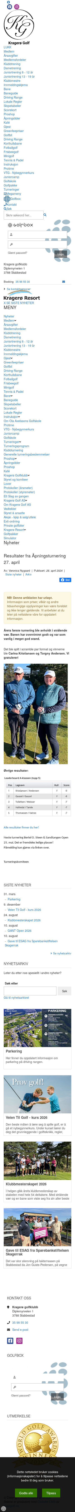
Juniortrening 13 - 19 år (19, 76)
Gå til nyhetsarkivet (16, 997)
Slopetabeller (12, 106)
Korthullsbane (13, 143)
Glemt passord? (17, 253)
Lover (7, 483)
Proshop (9, 114)
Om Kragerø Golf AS (17, 504)
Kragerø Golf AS (14, 500)
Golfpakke (10, 185)
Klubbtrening (12, 64)
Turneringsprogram (16, 446)
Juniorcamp (11, 177)
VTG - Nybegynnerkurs (19, 173)
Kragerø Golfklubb (16, 475)
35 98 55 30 (23, 282)
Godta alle (26, 1493)
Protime (9, 168)
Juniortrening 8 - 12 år (18, 72)
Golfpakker (11, 534)
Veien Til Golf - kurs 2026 (24, 909)
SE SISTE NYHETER (20, 303)
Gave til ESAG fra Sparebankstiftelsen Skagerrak (31, 943)
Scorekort (10, 110)
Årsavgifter (11, 55)
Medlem (9, 51)
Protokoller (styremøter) (19, 492)
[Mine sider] (8, 2)
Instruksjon (11, 164)
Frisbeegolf (11, 152)
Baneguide (11, 93)
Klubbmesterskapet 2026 (24, 920)
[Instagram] (16, 6)
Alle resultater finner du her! (21, 827)
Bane (7, 89)
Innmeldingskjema (16, 85)
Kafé (7, 122)
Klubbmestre (12, 80)
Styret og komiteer (16, 479)
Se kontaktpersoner (18, 289)
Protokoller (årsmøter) (18, 488)
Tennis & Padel (14, 160)
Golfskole (10, 181)
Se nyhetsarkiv (62, 953)
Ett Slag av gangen (16, 496)
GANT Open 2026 (19, 930)
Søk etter (11, 983)
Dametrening (12, 68)
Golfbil (8, 135)
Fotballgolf (11, 147)
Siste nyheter (13, 574)
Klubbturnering (13, 450)
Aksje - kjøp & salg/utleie (20, 517)
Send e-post (20, 1329)
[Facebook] (9, 6)
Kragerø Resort (14, 530)
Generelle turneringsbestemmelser (27, 454)
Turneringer (11, 189)
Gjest (7, 127)
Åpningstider (12, 118)
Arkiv (28, 574)
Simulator (10, 538)
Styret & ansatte (14, 513)
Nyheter (9, 316)
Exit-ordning (12, 521)
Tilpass (51, 1493)
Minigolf (9, 156)
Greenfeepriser (14, 131)
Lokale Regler (13, 101)
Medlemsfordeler (15, 60)
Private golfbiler (14, 525)
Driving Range (13, 97)
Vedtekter (10, 509)
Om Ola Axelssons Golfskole (22, 421)
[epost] (63, 282)
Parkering (14, 899)
